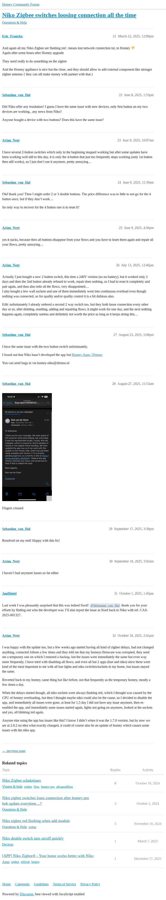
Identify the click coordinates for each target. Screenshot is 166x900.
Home (6, 884)
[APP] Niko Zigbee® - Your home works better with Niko (48, 856)
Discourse (26, 894)
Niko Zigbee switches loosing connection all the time (69, 15)
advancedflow (64, 786)
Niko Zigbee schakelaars (21, 780)
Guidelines (41, 884)
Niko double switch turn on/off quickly (33, 838)
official (25, 861)
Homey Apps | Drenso (87, 355)
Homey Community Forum (20, 4)
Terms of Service (64, 884)
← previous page (14, 751)
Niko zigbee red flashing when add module (36, 821)
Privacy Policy (90, 884)
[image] (27, 447)
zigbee (28, 786)
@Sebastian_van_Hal (105, 605)
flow (36, 786)
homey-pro (47, 786)
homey (35, 861)
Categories (22, 884)
